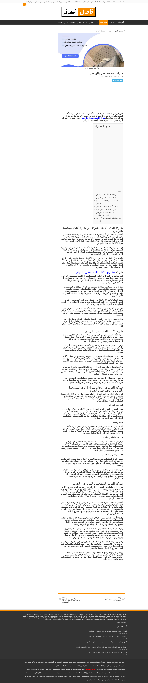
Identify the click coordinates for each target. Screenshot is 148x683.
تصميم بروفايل (50, 676)
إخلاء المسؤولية (106, 2)
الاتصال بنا (97, 2)
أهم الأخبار (120, 22)
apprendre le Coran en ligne (52, 672)
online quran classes (106, 672)
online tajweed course (33, 669)
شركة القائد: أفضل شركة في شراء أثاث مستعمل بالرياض (107, 196)
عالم (66, 22)
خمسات (55, 619)
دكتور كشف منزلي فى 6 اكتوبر (66, 619)
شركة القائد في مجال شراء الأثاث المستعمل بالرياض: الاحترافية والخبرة (106, 212)
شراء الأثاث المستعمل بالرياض (107, 206)
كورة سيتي (35, 676)
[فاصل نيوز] (80, 11)
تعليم (79, 22)
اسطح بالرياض (114, 617)
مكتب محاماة (93, 676)
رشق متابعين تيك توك (78, 669)
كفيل (50, 619)
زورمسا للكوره (38, 2)
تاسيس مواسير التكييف (74, 676)
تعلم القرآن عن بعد (38, 672)
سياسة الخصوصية (69, 2)
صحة (60, 22)
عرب (85, 22)
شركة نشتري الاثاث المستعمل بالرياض (107, 202)
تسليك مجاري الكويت (111, 619)
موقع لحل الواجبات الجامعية (84, 617)
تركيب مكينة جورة (100, 619)
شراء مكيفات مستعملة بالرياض (95, 679)
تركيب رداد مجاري (89, 619)
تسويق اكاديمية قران (84, 672)
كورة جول (42, 676)
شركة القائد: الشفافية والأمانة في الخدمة (108, 219)
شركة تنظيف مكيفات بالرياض (103, 614)
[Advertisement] (91, 98)
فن (96, 22)
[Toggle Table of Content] (118, 191)
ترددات (72, 22)
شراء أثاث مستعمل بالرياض (93, 118)
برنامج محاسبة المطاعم (31, 614)
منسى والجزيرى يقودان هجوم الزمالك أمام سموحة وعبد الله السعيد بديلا (71, 600)
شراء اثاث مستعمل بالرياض (101, 617)
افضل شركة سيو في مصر (69, 617)
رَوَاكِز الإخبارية (28, 2)
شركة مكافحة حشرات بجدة (118, 616)
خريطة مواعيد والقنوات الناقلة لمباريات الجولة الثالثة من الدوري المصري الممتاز (101, 647)
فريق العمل (60, 2)
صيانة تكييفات (56, 669)
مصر (91, 22)
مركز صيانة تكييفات (66, 669)
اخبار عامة (103, 22)
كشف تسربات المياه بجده (86, 614)
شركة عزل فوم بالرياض (70, 616)
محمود (119, 76)
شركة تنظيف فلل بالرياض (119, 614)
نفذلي (46, 619)
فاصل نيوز (46, 2)
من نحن (53, 2)
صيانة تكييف (48, 669)
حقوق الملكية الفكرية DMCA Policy (84, 2)
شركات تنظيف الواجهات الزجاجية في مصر (49, 617)
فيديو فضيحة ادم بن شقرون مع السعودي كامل (111, 599)
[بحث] (24, 4)
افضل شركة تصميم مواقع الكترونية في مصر (51, 614)
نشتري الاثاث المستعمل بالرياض (95, 272)
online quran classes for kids (69, 672)
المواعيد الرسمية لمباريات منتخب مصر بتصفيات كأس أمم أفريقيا (106, 642)
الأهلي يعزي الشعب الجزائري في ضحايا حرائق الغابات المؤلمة (107, 652)
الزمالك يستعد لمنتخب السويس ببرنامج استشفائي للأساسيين (107, 631)
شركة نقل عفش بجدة (61, 676)
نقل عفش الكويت (32, 617)
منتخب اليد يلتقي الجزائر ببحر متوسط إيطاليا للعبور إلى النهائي (107, 636)
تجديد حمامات (79, 619)
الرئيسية (121, 31)
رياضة (111, 22)
